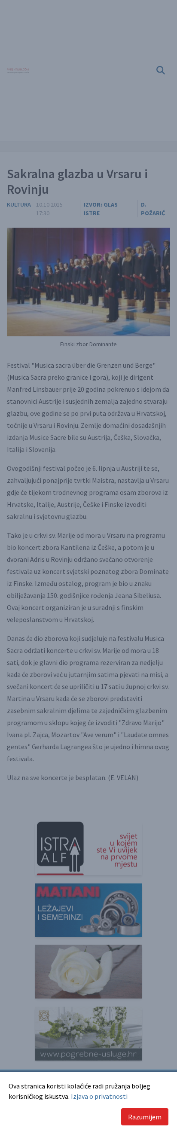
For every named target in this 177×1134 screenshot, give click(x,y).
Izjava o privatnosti (99, 1096)
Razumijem (145, 1117)
